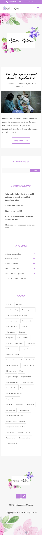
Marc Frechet (30, 360)
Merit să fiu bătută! (13, 210)
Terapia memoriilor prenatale (15, 427)
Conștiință (9, 338)
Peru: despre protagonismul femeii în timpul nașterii (21, 76)
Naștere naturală (26, 377)
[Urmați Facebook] (18, 496)
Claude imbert (10, 332)
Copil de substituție (23, 338)
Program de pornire (12, 399)
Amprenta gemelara (28, 310)
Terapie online (11, 438)
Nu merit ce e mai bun (14, 205)
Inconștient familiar (12, 354)
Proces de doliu (11, 388)
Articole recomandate (16, 84)
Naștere (21, 371)
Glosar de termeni (11, 263)
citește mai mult (21, 140)
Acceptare (19, 304)
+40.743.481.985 (13, 2)
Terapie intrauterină (23, 432)
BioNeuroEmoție (11, 258)
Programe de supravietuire (14, 404)
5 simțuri (9, 304)
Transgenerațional (24, 438)
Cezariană (24, 326)
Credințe (9, 343)
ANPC (11, 504)
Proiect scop (30, 404)
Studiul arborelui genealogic (15, 273)
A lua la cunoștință (12, 310)
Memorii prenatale (12, 268)
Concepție (22, 332)
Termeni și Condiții (24, 504)
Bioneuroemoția (27, 321)
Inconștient (24, 349)
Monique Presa (11, 371)
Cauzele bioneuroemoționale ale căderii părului (19, 218)
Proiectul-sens (10, 410)
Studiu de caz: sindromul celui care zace (20, 226)
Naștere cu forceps (12, 377)
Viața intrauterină (12, 443)
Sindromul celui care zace (14, 415)
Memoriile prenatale (12, 365)
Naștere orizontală (12, 382)
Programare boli (25, 388)
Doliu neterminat (11, 349)
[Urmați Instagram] (23, 496)
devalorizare (19, 343)
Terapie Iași (10, 432)
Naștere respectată (27, 382)
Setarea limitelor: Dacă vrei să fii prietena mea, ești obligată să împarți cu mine (19, 196)
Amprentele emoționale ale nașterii (17, 315)
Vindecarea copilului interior (15, 278)
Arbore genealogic (12, 321)
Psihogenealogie (24, 410)
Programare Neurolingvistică (15, 393)
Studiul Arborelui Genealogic (15, 421)
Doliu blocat (31, 343)
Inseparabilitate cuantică (14, 360)
